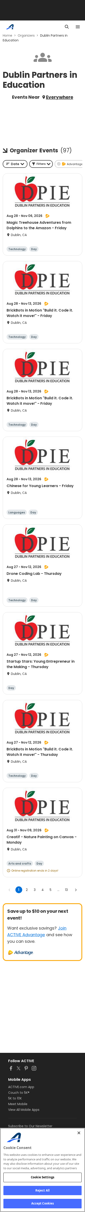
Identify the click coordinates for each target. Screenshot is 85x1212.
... (58, 890)
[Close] (79, 1133)
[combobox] (15, 164)
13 (66, 890)
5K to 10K (15, 1098)
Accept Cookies (42, 1203)
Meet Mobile (17, 1104)
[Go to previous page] (9, 889)
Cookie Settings (42, 1177)
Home (7, 35)
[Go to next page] (75, 889)
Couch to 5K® (18, 1092)
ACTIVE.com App (21, 1087)
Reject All (42, 1190)
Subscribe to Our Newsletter (30, 1126)
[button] (41, 164)
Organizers (26, 35)
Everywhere (59, 97)
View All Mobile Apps (23, 1109)
